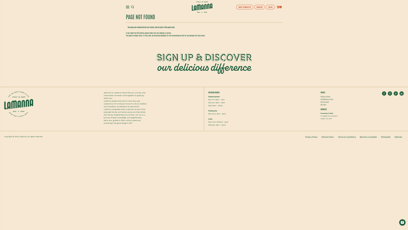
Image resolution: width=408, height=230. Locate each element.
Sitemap (398, 137)
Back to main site (245, 7)
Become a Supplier (368, 137)
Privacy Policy (325, 96)
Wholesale (385, 137)
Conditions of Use (327, 99)
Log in (270, 7)
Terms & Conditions (347, 137)
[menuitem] (329, 96)
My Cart (323, 104)
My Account (325, 102)
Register (259, 7)
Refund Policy (327, 137)
